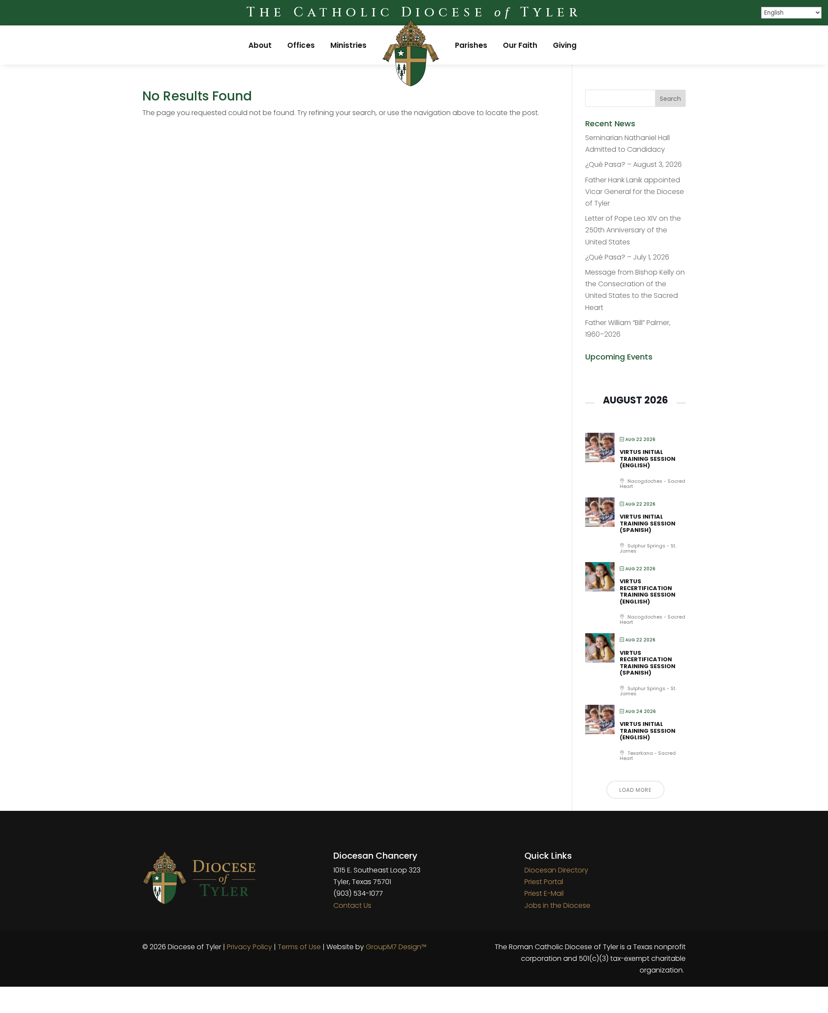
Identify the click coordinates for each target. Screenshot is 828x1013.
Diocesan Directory (556, 870)
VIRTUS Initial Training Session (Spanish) (647, 523)
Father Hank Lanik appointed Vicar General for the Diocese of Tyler (634, 191)
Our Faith (520, 45)
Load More (635, 790)
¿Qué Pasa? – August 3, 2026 (633, 164)
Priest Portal (543, 882)
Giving (565, 45)
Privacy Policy (249, 947)
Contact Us (352, 905)
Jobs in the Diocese (557, 905)
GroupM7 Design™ (396, 947)
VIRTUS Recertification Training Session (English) (647, 591)
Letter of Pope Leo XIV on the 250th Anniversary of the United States (633, 230)
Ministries (348, 45)
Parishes (471, 45)
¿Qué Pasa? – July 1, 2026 (627, 257)
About (260, 45)
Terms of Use (299, 947)
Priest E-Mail (544, 893)
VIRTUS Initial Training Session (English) (647, 458)
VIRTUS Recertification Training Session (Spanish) (647, 663)
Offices (301, 45)
